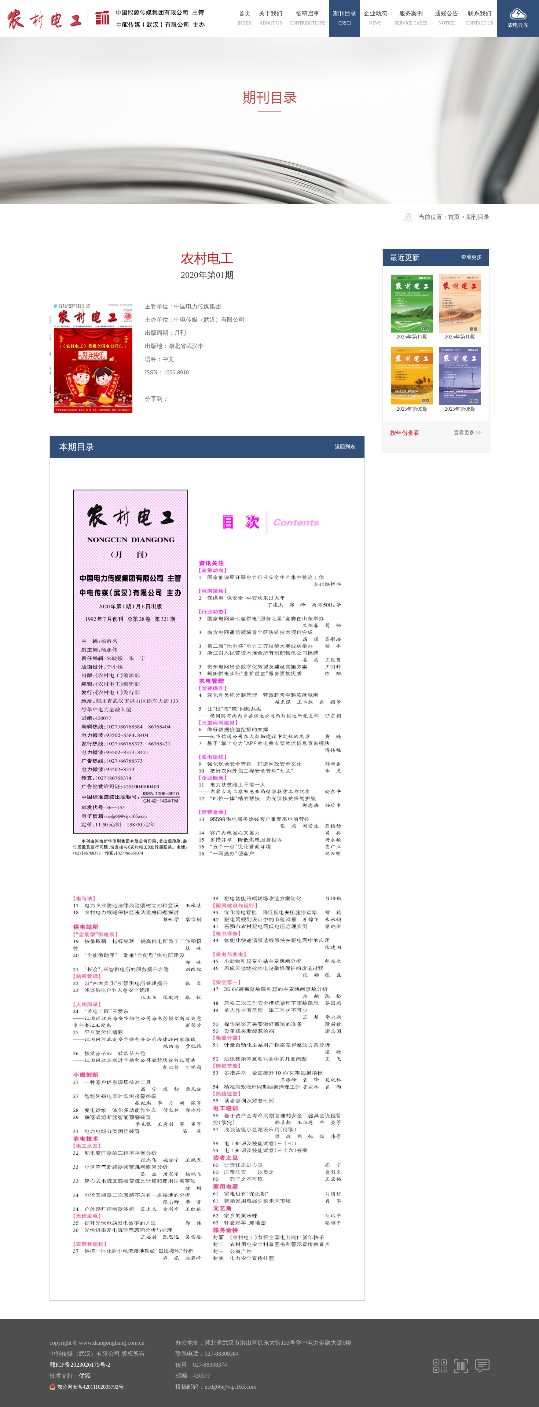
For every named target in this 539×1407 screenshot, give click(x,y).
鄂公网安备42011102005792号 (90, 1387)
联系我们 (479, 18)
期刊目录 (344, 18)
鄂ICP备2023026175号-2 (80, 1365)
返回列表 (345, 447)
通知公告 (446, 18)
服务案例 (411, 18)
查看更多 (471, 257)
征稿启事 (308, 18)
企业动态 (375, 18)
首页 (245, 18)
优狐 (85, 1376)
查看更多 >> (468, 432)
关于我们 (270, 18)
